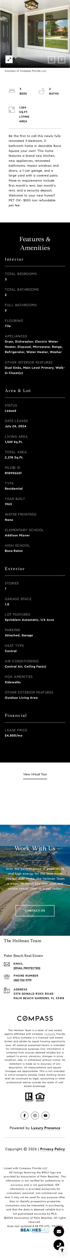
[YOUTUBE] (45, 1115)
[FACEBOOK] (24, 1115)
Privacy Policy (52, 1149)
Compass (50, 1033)
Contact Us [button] (35, 910)
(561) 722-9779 (23, 980)
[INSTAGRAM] (35, 1115)
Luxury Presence (45, 1128)
